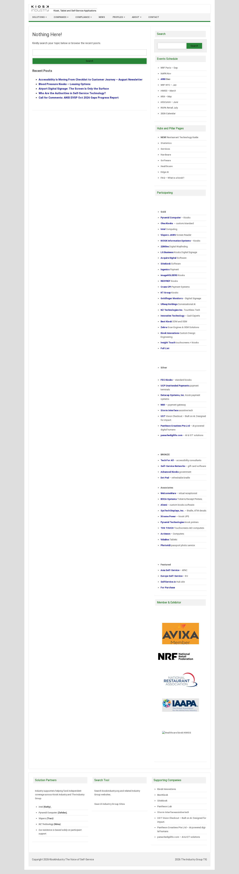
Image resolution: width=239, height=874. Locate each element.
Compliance (82, 17)
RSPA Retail (167, 107)
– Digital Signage (181, 298)
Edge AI (165, 172)
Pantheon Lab (164, 806)
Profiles (118, 17)
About (135, 17)
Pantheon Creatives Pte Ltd (172, 827)
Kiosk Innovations (166, 789)
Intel (41, 806)
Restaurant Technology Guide (182, 137)
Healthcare (167, 166)
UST (159, 818)
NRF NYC (165, 85)
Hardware (166, 154)
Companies (60, 17)
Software (166, 160)
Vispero (42, 818)
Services (165, 149)
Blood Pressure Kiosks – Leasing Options (64, 84)
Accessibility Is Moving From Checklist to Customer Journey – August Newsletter (90, 79)
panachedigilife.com (168, 837)
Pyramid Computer (48, 812)
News (102, 17)
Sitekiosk (162, 800)
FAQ (163, 177)
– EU (174, 576)
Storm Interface (166, 812)
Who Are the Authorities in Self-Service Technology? (72, 93)
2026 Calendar (168, 113)
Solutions (38, 17)
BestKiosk (162, 795)
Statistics (166, 143)
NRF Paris (166, 67)
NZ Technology (46, 824)
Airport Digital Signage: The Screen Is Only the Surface (74, 88)
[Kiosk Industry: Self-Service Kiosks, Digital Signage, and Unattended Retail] (63, 11)
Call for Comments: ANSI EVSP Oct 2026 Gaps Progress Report (79, 97)
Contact (153, 17)
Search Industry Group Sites (109, 804)
